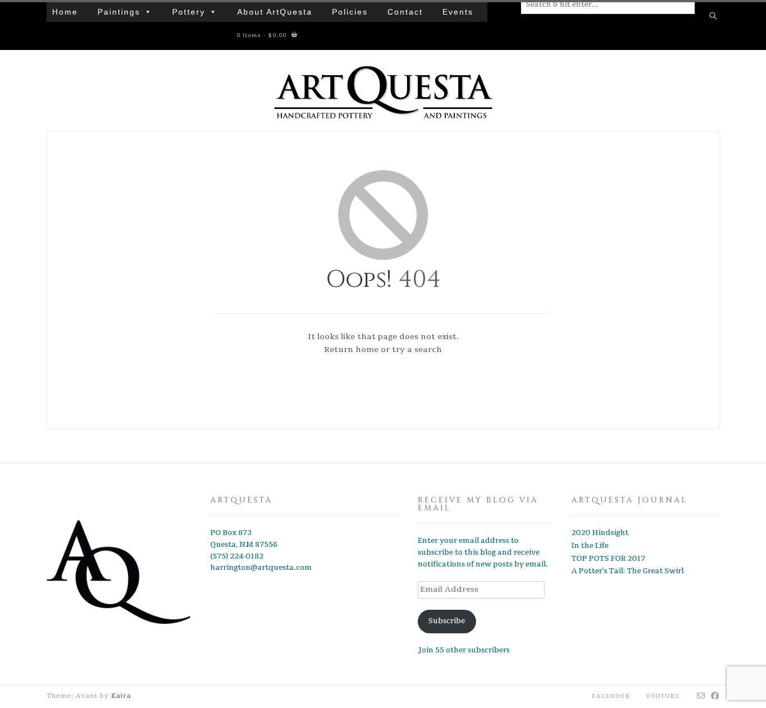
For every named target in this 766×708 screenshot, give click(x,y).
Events (457, 11)
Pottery (188, 11)
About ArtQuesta (274, 11)
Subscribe (446, 621)
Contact (405, 11)
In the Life (589, 546)
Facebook (611, 696)
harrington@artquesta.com (261, 568)
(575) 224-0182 (237, 556)
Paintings (119, 11)
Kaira (121, 696)
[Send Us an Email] (701, 696)
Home (65, 11)
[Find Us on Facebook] (715, 696)
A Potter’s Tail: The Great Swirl (627, 571)
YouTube (663, 696)
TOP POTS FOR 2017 (608, 559)
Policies (350, 11)
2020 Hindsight (600, 533)
